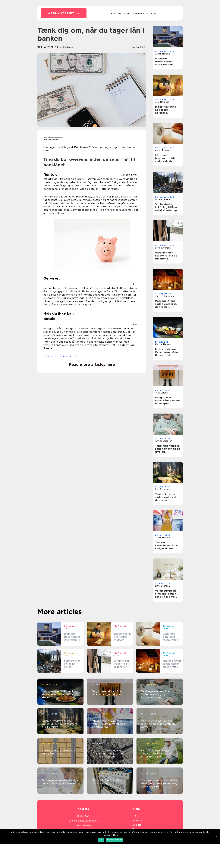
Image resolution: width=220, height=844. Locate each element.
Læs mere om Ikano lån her (60, 356)
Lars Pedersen (65, 47)
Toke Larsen (161, 393)
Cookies (138, 13)
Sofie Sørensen (163, 248)
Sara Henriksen (162, 102)
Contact (152, 13)
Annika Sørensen (163, 441)
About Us (124, 13)
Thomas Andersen (164, 296)
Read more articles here (92, 364)
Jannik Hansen (162, 54)
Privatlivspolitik (114, 839)
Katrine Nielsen (163, 344)
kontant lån (139, 47)
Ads (112, 13)
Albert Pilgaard (162, 150)
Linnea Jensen (162, 199)
